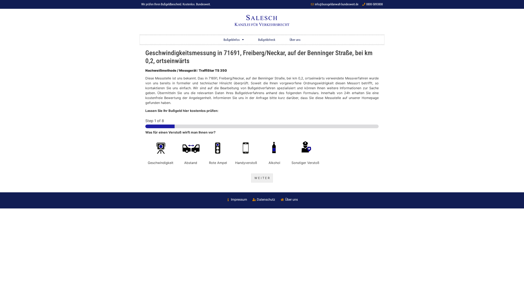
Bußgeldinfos (232, 40)
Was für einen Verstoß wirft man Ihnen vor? (180, 132)
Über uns (295, 40)
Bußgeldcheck (266, 40)
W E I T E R (262, 178)
